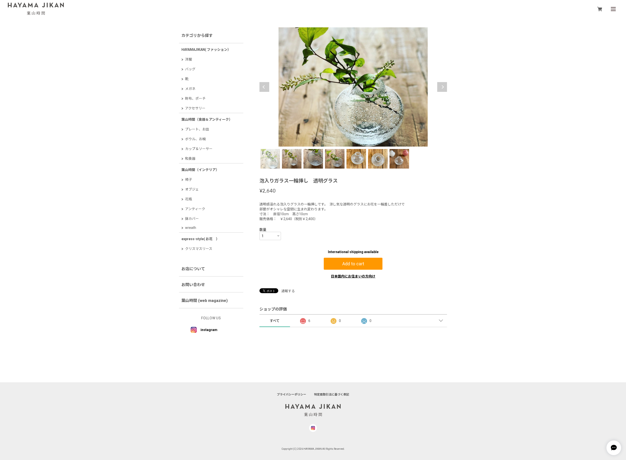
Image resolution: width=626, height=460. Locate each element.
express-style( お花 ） (200, 239)
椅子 (188, 180)
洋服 (188, 59)
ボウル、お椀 (195, 139)
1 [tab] (270, 159)
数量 (262, 230)
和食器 (190, 158)
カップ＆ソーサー (198, 149)
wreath (190, 228)
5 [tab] (356, 159)
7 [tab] (399, 159)
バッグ (190, 69)
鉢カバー (192, 219)
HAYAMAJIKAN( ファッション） (206, 50)
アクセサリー (195, 108)
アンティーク (195, 209)
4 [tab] (335, 159)
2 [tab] (292, 159)
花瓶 (188, 199)
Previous (264, 87)
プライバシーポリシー (291, 394)
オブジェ (192, 189)
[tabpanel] (353, 87)
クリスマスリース (198, 249)
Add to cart (353, 263)
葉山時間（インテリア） (200, 170)
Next (442, 87)
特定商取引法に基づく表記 (331, 394)
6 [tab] (378, 159)
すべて (274, 321)
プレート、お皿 (197, 129)
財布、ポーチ (195, 98)
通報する (288, 291)
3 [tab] (313, 159)
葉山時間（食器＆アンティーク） (206, 119)
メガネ (190, 89)
